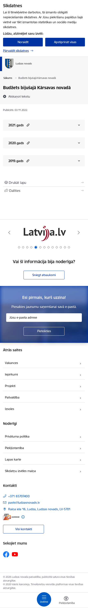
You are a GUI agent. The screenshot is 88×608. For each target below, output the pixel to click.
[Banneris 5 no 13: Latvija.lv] (44, 233)
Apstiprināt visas (65, 42)
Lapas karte (13, 459)
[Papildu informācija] (23, 516)
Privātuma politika (17, 436)
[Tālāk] (78, 232)
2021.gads (16, 125)
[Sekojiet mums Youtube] (15, 554)
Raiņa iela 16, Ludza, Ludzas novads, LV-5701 (39, 509)
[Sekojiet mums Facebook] (6, 554)
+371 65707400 (19, 496)
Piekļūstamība (14, 448)
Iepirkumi (11, 374)
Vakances (11, 363)
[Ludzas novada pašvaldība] (32, 68)
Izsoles (9, 409)
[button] (27, 125)
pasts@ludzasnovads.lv (24, 502)
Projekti (10, 386)
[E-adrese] (11, 517)
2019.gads (16, 161)
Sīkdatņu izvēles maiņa (20, 471)
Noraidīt (23, 42)
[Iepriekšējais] (9, 232)
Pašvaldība (12, 397)
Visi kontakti (23, 529)
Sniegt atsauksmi (44, 275)
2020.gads (16, 143)
